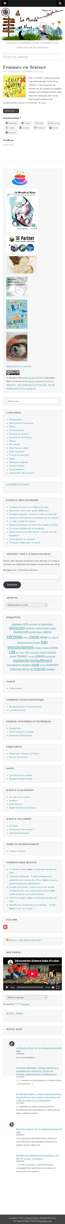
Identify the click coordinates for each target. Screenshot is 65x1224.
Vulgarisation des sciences (21, 473)
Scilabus (13, 800)
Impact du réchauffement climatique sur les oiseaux (33, 518)
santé (35, 664)
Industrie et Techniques (20, 437)
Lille (12, 652)
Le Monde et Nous (12, 71)
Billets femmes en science (18, 366)
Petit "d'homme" (16, 451)
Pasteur (22, 656)
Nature (12, 441)
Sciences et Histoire (18, 462)
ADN (25, 624)
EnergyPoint (15, 728)
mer (27, 652)
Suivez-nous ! (15, 1013)
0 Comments (37, 71)
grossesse (46, 648)
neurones (51, 652)
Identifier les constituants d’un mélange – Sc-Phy (32, 905)
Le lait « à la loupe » (24, 908)
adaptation (17, 624)
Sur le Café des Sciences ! (25, 940)
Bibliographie (15, 419)
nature (43, 652)
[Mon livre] (22, 231)
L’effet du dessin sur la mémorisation (26, 894)
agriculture (33, 624)
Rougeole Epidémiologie (20, 779)
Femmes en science (19, 434)
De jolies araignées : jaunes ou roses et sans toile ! (33, 514)
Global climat (15, 688)
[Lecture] (7, 987)
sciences (52, 664)
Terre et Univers (16, 466)
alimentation (47, 624)
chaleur (25, 637)
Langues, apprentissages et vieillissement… (37, 1074)
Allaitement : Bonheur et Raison (24, 753)
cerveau (14, 636)
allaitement (17, 627)
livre (17, 652)
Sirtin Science (15, 804)
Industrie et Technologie (20, 735)
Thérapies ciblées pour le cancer (25, 542)
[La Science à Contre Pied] (21, 273)
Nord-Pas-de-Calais (18, 448)
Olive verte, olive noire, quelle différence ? (29, 510)
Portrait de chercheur (19, 455)
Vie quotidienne (16, 469)
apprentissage (42, 628)
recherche (21, 660)
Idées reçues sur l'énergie (21, 732)
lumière (22, 652)
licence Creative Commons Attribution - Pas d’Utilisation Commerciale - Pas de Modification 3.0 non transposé (30, 385)
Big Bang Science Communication (25, 706)
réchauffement (41, 660)
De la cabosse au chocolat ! (22, 539)
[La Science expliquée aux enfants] (16, 328)
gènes (54, 647)
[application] (32, 973)
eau (44, 642)
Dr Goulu (13, 826)
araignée (53, 628)
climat (43, 637)
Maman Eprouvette (18, 757)
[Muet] (53, 987)
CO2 (49, 637)
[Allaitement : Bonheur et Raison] (16, 295)
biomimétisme (35, 632)
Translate (25, 1004)
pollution (40, 656)
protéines (50, 656)
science (43, 665)
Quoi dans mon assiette (20, 775)
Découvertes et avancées (21, 423)
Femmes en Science (24, 67)
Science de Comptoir (19, 833)
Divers (12, 426)
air (39, 624)
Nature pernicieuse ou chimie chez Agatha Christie (33, 525)
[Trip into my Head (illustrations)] (16, 360)
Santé (12, 458)
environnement (20, 647)
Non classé (14, 444)
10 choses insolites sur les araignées (26, 528)
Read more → (11, 111)
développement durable (29, 642)
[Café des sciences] (20, 184)
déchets (55, 637)
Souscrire (12, 584)
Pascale (31, 378)
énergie (40, 669)
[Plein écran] (57, 987)
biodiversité (20, 631)
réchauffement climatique (18, 665)
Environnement (16, 430)
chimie (34, 637)
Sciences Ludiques (18, 898)
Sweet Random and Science (22, 807)
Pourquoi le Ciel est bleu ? (21, 829)
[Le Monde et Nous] (32, 23)
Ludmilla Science (17, 710)
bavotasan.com (45, 1221)
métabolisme (34, 652)
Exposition (37, 648)
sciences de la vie (21, 669)
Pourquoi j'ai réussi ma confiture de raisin (29, 507)
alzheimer (30, 628)
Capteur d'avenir (17, 851)
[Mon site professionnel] (21, 252)
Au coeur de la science (20, 797)
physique (31, 656)
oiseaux (13, 656)
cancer (47, 631)
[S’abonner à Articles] (5, 928)
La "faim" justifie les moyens (22, 521)
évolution (50, 669)
